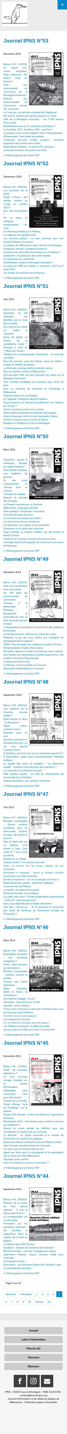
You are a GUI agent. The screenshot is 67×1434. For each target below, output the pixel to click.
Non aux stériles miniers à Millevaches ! (24, 371)
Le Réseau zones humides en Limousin (24, 665)
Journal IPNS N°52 (25, 163)
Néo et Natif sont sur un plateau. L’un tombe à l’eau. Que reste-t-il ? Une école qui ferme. (15, 848)
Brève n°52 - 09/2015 (15, 187)
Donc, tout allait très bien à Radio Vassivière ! (28, 903)
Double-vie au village (14, 858)
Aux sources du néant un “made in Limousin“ (15, 330)
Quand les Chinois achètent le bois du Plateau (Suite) (32, 1142)
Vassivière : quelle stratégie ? (17, 1005)
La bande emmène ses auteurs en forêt (25, 150)
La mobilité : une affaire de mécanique (21, 890)
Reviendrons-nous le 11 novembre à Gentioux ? (29, 126)
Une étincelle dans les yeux (18, 514)
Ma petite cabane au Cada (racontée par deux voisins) (33, 651)
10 (29, 1301)
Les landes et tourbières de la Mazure (24, 272)
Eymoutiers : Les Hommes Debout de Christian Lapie (32, 1264)
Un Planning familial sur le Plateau (22, 231)
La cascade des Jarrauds (17, 1268)
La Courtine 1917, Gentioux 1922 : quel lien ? (28, 129)
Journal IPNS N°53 (25, 41)
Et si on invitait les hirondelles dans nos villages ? (26, 1023)
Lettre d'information (34, 1339)
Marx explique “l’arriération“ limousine (23, 511)
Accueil (33, 1330)
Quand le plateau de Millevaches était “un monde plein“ (29, 1030)
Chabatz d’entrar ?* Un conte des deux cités (23, 862)
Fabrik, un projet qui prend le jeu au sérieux (23, 409)
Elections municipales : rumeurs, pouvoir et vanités (15, 975)
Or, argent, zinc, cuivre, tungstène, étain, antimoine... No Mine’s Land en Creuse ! (15, 74)
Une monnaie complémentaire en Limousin (26, 1145)
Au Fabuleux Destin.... (15, 1261)
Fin (49, 1301)
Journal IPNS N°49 (25, 559)
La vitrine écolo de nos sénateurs (21, 521)
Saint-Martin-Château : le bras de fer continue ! (29, 146)
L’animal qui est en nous (16, 661)
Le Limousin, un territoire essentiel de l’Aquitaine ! (30, 112)
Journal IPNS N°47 (25, 794)
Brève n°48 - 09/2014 (15, 705)
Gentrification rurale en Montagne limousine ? (28, 262)
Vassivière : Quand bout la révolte (21, 1002)
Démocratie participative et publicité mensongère (30, 412)
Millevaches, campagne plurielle (20, 507)
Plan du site (33, 1348)
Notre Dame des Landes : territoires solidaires (28, 882)
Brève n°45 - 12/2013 (15, 1066)
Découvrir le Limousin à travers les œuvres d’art (29, 538)
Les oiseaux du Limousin (16, 1019)
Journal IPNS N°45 (25, 1043)
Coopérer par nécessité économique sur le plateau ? (32, 252)
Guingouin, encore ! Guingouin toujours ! (25, 248)
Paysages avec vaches (15, 1159)
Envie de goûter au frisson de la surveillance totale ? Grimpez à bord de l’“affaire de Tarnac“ (15, 344)
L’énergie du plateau (14, 494)
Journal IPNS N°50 (25, 436)
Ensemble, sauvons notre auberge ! (20, 1016)
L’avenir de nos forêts (15, 1100)
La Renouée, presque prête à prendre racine (27, 368)
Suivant (39, 1301)
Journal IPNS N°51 (25, 286)
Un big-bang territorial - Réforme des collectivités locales (29, 634)
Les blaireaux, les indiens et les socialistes (26, 525)
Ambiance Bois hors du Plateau (20, 395)
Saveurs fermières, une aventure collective (26, 780)
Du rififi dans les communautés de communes (15, 596)
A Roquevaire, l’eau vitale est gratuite (23, 136)
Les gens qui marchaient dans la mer (23, 1149)
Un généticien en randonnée (18, 259)
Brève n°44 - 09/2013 (15, 1199)
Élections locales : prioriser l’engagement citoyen (29, 1251)
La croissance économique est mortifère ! (22, 518)
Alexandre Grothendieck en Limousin (23, 668)
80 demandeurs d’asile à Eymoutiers (23, 647)
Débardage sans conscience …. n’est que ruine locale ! (15, 1094)
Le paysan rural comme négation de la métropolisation (33, 133)
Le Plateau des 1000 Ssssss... (19, 1244)
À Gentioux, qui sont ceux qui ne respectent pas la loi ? (33, 753)
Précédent (26, 1294)
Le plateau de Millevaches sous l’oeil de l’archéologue (32, 245)
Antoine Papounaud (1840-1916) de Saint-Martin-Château (30, 416)
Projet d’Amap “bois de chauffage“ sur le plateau (15, 1107)
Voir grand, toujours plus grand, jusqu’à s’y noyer (30, 115)
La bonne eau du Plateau (17, 886)
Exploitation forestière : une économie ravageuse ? (15, 957)
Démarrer (11, 1294)
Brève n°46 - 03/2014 (15, 950)
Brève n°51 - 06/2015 (15, 309)
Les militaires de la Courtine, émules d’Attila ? (15, 712)
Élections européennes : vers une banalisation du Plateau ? (31, 879)
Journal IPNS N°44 (25, 1176)
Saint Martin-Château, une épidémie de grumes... (15, 473)
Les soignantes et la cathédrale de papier (22, 770)
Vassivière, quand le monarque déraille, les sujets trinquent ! (15, 463)
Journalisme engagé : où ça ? (19, 998)
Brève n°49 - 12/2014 (15, 582)
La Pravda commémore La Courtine (22, 504)
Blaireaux (33, 1366)
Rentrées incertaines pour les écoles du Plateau (25, 420)
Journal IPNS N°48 (25, 682)
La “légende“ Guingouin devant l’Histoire (25, 399)
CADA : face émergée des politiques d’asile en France (32, 644)
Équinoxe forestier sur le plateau (21, 893)
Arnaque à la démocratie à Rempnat (15, 606)
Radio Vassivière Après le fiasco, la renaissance (15, 992)
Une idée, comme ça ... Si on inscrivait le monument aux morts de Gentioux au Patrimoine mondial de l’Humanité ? (33, 910)
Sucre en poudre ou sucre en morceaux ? (26, 1162)
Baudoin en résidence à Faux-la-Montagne (26, 423)
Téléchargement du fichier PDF (22, 155)
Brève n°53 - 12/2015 (15, 64)
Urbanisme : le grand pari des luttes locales (27, 255)
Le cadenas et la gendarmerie (19, 235)
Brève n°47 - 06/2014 (15, 817)
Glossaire (33, 1357)
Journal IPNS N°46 (25, 927)
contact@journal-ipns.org (33, 1395)
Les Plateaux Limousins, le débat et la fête (26, 1026)
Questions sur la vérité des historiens (23, 528)
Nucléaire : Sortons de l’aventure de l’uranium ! (28, 1247)
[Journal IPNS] (14, 6)
